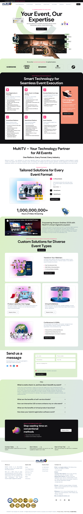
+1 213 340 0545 (58, 470)
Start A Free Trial (60, 447)
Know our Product (29, 471)
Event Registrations (20, 4)
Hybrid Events (38, 4)
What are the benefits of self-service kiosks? (34, 399)
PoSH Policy (67, 511)
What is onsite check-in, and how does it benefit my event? (39, 385)
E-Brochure (27, 478)
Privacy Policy (60, 511)
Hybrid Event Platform (31, 120)
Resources (68, 4)
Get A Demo (33, 447)
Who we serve (41, 250)
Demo (78, 4)
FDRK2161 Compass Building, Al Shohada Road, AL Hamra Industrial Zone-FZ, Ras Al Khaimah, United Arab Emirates (66, 487)
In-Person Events (56, 179)
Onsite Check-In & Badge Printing (32, 93)
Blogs (26, 476)
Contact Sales (9, 447)
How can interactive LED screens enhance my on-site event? (39, 404)
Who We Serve (28, 472)
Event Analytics (47, 120)
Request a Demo (40, 28)
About (26, 467)
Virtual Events (46, 4)
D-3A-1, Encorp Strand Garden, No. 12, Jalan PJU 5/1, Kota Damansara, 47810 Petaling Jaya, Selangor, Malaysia (66, 493)
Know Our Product (67, 116)
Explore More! (56, 186)
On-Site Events (29, 4)
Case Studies (28, 474)
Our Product (54, 4)
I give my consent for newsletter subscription (47, 370)
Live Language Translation (68, 101)
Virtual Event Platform (12, 120)
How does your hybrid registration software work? (36, 412)
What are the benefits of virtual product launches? (36, 408)
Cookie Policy (73, 511)
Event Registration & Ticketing (11, 93)
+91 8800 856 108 (58, 482)
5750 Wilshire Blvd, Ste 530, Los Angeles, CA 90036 (66, 468)
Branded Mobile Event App (50, 93)
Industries (61, 4)
